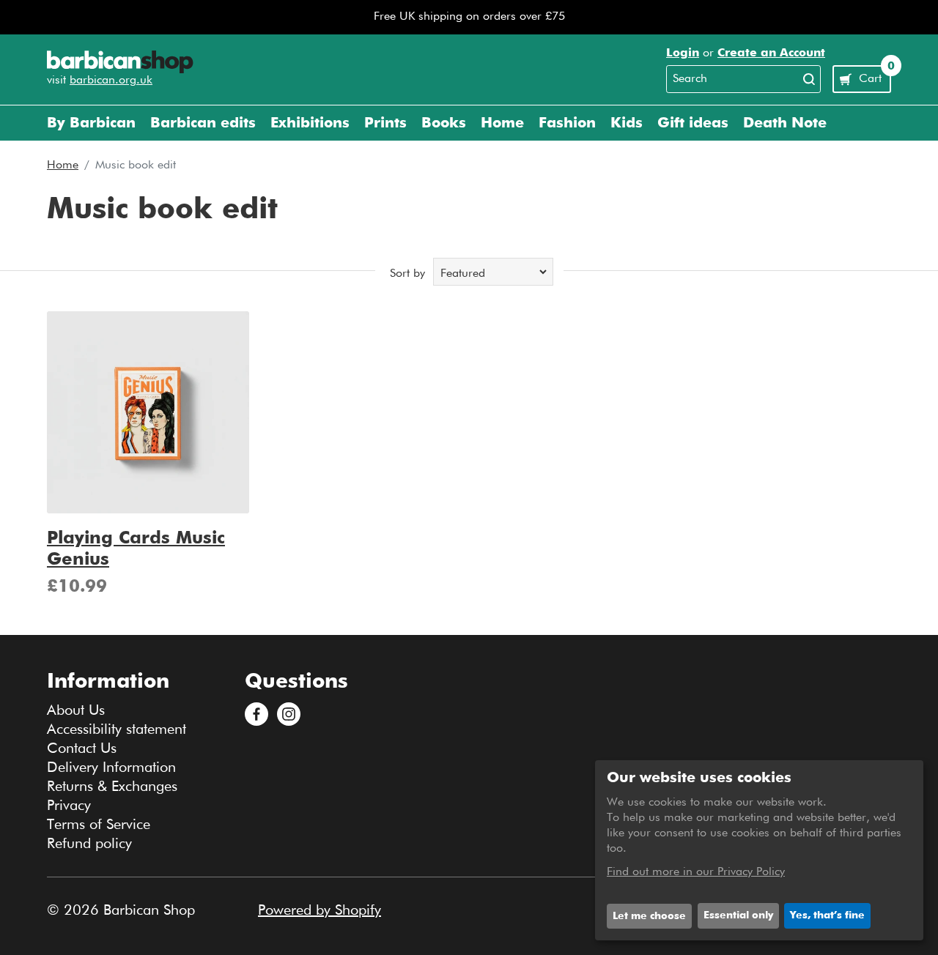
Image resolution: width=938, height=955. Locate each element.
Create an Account (771, 53)
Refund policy (89, 843)
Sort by (407, 274)
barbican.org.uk (111, 80)
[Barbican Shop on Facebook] (256, 714)
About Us (76, 710)
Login (682, 53)
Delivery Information (111, 767)
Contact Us (82, 748)
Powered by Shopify (319, 910)
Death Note (785, 123)
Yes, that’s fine (827, 915)
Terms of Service (98, 824)
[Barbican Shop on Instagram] (288, 714)
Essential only (738, 915)
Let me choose (649, 916)
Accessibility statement (116, 729)
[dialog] (759, 850)
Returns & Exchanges (112, 786)
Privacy (69, 805)
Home (62, 165)
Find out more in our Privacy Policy (696, 872)
